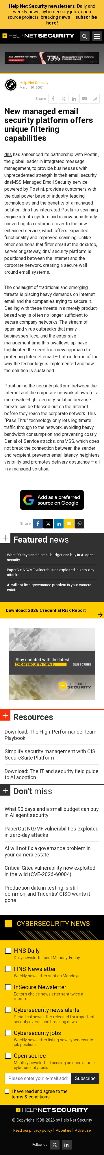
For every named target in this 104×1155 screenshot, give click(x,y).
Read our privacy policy (32, 1130)
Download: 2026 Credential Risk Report (46, 610)
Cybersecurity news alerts (46, 1009)
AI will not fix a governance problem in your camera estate (48, 851)
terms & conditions (31, 1097)
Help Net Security (34, 82)
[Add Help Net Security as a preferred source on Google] (95, 99)
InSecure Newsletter (40, 987)
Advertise (83, 1130)
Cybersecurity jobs (37, 1033)
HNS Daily (27, 950)
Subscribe (85, 1078)
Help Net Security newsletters (42, 6)
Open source (30, 1055)
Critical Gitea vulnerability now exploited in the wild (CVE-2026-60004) (50, 871)
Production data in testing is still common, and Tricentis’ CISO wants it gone (47, 894)
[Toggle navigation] (97, 36)
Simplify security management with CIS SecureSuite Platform (50, 754)
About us (63, 1130)
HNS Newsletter (35, 968)
